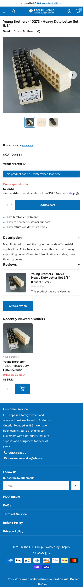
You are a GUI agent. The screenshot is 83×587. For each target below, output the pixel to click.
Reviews (10, 264)
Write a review (17, 305)
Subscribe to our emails (18, 478)
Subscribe (75, 485)
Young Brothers (24, 31)
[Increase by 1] (12, 201)
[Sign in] (69, 11)
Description (12, 238)
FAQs (7, 505)
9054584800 (17, 452)
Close (13, 11)
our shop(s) (28, 145)
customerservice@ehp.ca (25, 458)
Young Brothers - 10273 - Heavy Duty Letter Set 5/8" (16, 366)
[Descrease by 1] (12, 208)
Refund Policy (13, 523)
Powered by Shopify (57, 547)
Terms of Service (15, 514)
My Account (11, 497)
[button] (72, 75)
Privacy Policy (13, 531)
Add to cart (47, 204)
